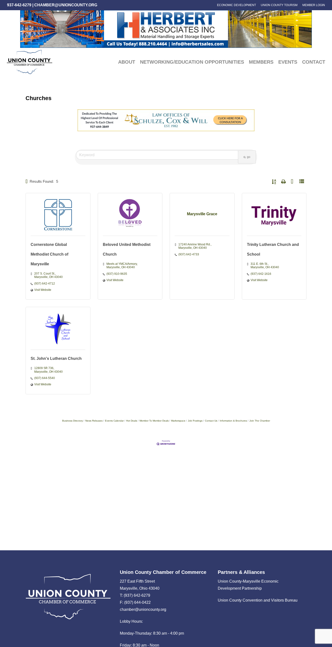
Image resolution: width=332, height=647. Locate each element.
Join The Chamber (259, 420)
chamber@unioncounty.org (65, 5)
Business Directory (72, 420)
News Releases (94, 420)
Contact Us (211, 420)
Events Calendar (114, 420)
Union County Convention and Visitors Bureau (257, 600)
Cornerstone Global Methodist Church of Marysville (49, 254)
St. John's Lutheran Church (56, 358)
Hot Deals (131, 420)
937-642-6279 (19, 5)
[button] (27, 181)
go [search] (248, 157)
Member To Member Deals (154, 420)
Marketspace (178, 420)
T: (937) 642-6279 (135, 595)
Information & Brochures (233, 420)
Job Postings (195, 420)
